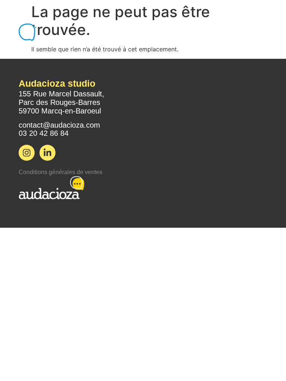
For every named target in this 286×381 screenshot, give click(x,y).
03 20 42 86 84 (44, 133)
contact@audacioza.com (59, 125)
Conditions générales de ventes (60, 172)
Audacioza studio (57, 83)
